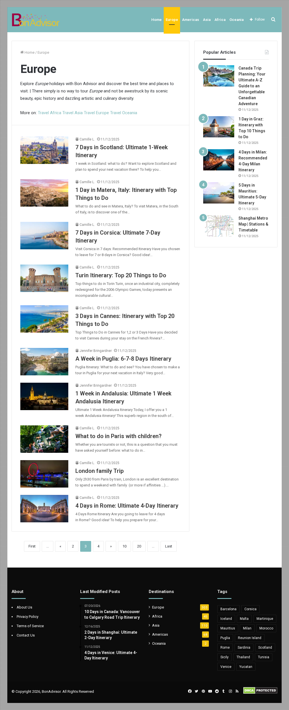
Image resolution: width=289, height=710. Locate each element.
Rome (225, 648)
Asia (207, 20)
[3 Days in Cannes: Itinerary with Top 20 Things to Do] (44, 318)
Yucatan (245, 667)
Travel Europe (96, 112)
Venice (225, 667)
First (32, 546)
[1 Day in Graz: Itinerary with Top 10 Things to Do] (218, 126)
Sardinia (244, 648)
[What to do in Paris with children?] (44, 439)
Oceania (236, 20)
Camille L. (87, 139)
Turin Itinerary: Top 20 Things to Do (120, 275)
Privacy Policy (27, 616)
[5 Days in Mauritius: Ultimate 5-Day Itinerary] (218, 193)
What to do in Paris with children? (118, 436)
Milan (247, 628)
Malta (244, 619)
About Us (24, 607)
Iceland (226, 619)
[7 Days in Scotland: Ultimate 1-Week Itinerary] (44, 150)
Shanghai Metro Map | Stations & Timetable (253, 224)
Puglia (225, 638)
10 (124, 546)
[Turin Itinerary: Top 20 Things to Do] (44, 278)
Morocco (266, 628)
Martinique (265, 619)
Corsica (250, 609)
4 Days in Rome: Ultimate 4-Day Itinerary (126, 505)
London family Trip (99, 470)
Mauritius (227, 628)
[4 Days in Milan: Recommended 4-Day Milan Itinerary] (218, 159)
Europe (172, 20)
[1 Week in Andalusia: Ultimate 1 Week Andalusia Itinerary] (44, 396)
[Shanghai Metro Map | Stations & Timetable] (218, 226)
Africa (219, 20)
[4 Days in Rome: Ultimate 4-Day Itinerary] (44, 508)
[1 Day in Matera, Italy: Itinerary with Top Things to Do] (44, 192)
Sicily (224, 657)
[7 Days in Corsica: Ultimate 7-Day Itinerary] (44, 235)
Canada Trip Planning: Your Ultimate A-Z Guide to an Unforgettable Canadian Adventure (252, 86)
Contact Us (26, 635)
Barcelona (228, 609)
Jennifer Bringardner (96, 351)
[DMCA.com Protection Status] (260, 692)
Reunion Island (249, 638)
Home (156, 20)
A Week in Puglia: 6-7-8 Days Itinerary (123, 358)
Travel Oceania (123, 112)
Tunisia (263, 657)
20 (139, 546)
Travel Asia (72, 112)
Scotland (265, 648)
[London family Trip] (44, 473)
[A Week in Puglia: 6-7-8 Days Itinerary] (44, 361)
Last (168, 546)
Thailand (243, 657)
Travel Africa (50, 112)
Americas (190, 20)
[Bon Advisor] (36, 20)
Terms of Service (30, 626)
